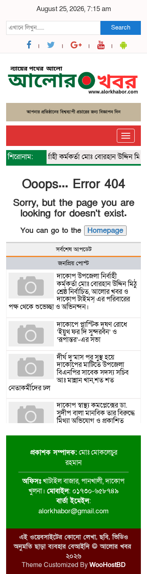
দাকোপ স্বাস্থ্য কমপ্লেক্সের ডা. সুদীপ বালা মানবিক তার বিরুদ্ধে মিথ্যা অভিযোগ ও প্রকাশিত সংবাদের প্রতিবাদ (96, 417)
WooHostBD (107, 564)
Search (120, 27)
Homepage (105, 230)
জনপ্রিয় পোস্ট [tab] (73, 263)
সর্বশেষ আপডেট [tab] (73, 249)
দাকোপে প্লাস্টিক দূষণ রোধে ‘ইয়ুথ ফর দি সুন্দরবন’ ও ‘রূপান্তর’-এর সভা (92, 332)
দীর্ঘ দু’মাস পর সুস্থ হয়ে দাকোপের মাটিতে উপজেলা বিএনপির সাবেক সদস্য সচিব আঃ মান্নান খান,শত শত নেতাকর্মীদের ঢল (69, 373)
